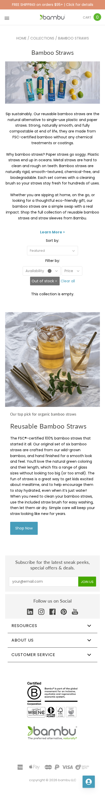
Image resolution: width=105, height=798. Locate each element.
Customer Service (33, 655)
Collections (42, 38)
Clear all (68, 281)
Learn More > (52, 232)
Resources (24, 626)
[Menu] (7, 17)
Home (21, 38)
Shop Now (24, 528)
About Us (22, 640)
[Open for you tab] (89, 782)
